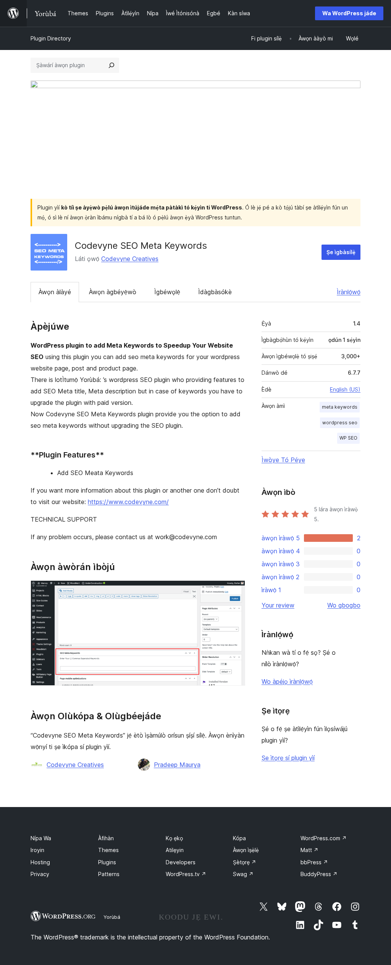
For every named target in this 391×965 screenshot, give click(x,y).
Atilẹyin (175, 850)
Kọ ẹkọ (174, 838)
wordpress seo (339, 422)
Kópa (239, 838)
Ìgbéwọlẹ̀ (167, 292)
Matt (309, 850)
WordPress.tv (186, 874)
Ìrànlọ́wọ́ (348, 292)
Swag (243, 874)
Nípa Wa (41, 838)
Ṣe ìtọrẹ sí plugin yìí (288, 758)
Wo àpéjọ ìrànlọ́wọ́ (287, 681)
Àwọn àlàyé (55, 292)
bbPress (314, 862)
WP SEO (348, 438)
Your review (278, 605)
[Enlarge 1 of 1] (235, 590)
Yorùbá (111, 917)
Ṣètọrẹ (244, 862)
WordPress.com (324, 838)
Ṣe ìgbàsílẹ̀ (340, 252)
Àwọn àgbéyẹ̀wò (112, 292)
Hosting (40, 862)
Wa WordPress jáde (349, 13)
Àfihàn (106, 838)
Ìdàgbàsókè (215, 292)
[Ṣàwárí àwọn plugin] (111, 65)
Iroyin (37, 850)
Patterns (109, 874)
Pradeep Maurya (177, 764)
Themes (108, 850)
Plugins (107, 862)
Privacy (40, 874)
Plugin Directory (51, 38)
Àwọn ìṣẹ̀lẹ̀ (246, 850)
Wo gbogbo (343, 605)
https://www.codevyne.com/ (128, 502)
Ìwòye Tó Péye (283, 460)
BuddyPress (319, 874)
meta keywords (339, 407)
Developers (181, 862)
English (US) (345, 389)
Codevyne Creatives (129, 259)
